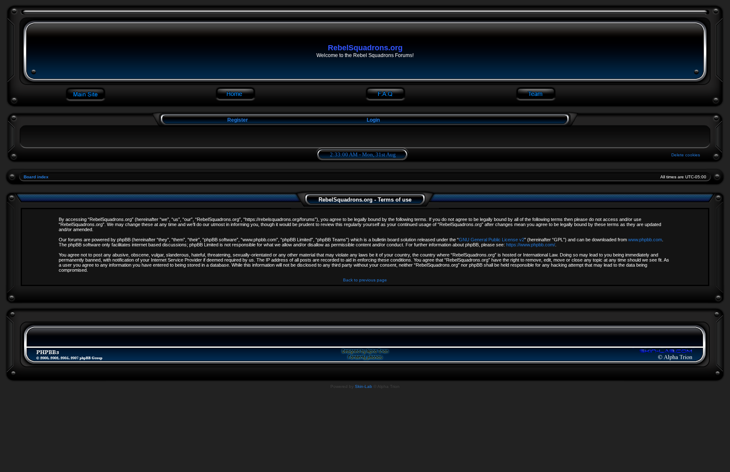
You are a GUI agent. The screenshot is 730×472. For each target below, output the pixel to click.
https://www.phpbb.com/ (530, 244)
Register (237, 120)
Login (373, 120)
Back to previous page (365, 280)
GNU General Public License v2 (491, 239)
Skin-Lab (363, 386)
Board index (36, 177)
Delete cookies (685, 155)
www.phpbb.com (645, 239)
